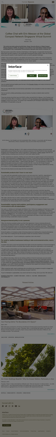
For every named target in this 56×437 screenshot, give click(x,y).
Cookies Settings (13, 75)
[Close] (47, 65)
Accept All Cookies (43, 75)
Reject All (32, 75)
